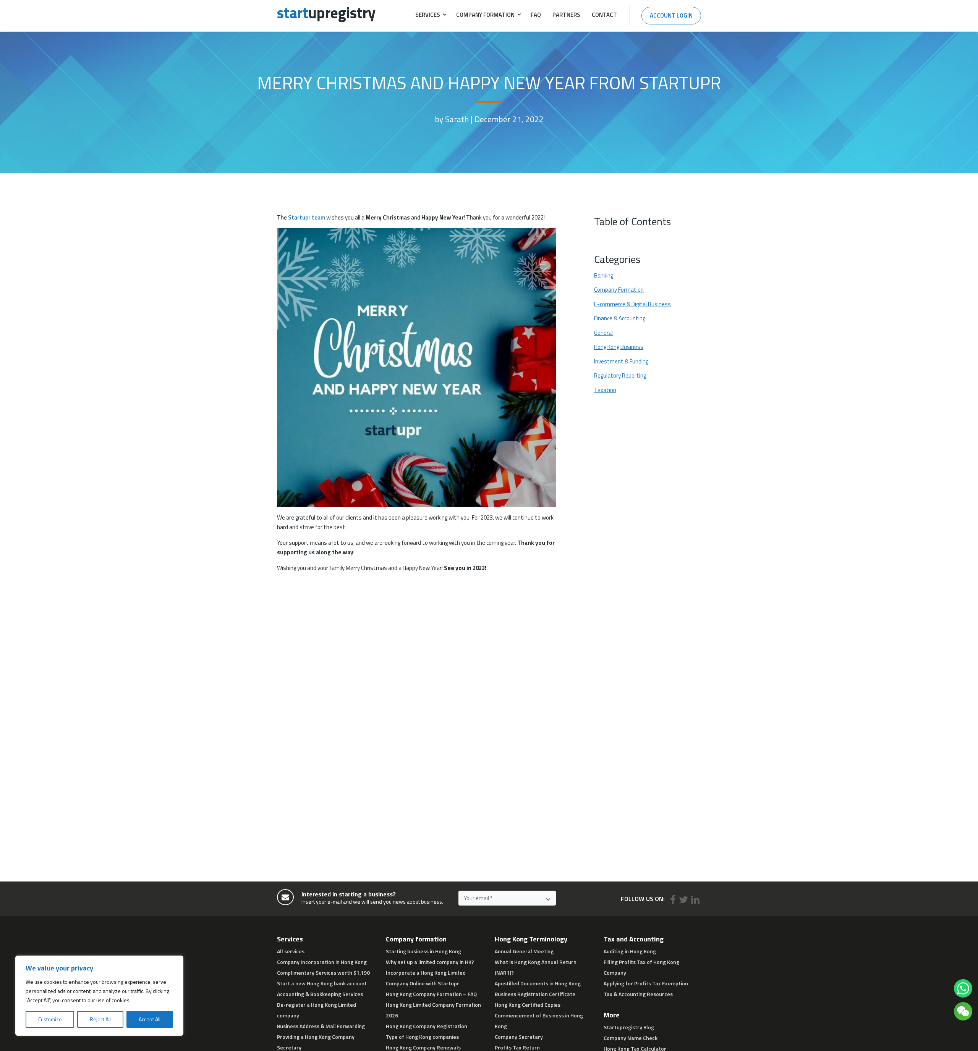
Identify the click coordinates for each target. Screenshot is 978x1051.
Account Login (671, 15)
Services (427, 14)
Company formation (485, 14)
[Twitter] (683, 899)
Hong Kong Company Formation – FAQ (431, 994)
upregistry (326, 12)
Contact (604, 14)
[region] (99, 996)
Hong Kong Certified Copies (527, 1005)
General (603, 332)
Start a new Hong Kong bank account (322, 983)
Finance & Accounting (619, 318)
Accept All (149, 1019)
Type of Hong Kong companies (422, 1037)
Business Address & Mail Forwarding (321, 1026)
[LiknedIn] (695, 899)
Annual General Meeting (524, 951)
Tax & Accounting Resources (638, 994)
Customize (50, 1019)
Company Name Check (630, 1038)
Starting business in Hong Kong (423, 951)
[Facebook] (673, 899)
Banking (603, 275)
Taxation (605, 390)
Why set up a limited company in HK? (430, 962)
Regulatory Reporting (620, 375)
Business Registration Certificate (535, 994)
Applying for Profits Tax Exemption (646, 983)
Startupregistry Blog (629, 1027)
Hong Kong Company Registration (426, 1026)
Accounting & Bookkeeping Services (320, 994)
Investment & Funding (621, 361)
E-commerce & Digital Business (632, 304)
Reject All (100, 1019)
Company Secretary (519, 1037)
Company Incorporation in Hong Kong (322, 962)
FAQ (536, 14)
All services (290, 951)
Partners (566, 14)
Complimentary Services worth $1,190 (323, 973)
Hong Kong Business (618, 347)
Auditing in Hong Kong (630, 951)
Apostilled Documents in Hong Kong (538, 983)
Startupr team (306, 217)
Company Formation (619, 290)
